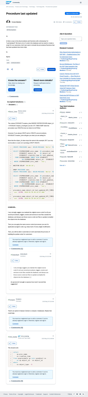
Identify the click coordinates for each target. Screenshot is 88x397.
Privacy (6, 394)
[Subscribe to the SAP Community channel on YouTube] (80, 394)
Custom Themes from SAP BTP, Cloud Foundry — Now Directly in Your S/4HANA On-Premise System (70, 76)
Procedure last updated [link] (51, 6)
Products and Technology (21, 6)
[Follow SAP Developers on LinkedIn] (83, 394)
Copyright (20, 394)
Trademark (39, 394)
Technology (32, 6)
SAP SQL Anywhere (11, 29)
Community (16, 2)
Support (45, 394)
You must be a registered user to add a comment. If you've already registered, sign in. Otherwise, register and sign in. (30, 240)
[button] (74, 22)
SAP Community (10, 6)
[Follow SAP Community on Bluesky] (77, 394)
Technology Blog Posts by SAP (70, 80)
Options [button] (80, 13)
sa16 (8, 62)
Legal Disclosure (29, 394)
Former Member (16, 22)
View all (62, 165)
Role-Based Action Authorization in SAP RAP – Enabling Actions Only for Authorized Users (70, 54)
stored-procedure (15, 62)
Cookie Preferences (55, 394)
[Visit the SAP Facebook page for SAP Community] (74, 394)
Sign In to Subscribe (72, 13)
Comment (51, 69)
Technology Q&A (40, 6)
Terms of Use (12, 394)
